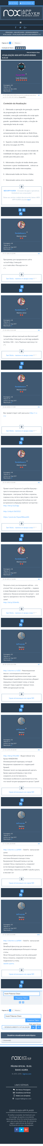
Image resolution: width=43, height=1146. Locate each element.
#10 (38, 934)
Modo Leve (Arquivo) (23, 1096)
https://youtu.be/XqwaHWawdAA (16, 517)
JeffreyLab (20, 644)
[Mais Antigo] (20, 1002)
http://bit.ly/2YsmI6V (11, 756)
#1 (39, 95)
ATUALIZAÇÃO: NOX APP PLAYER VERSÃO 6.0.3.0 (27, 34)
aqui (28, 200)
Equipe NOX (22, 97)
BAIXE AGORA (21, 1070)
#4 (39, 407)
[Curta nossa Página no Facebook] (15, 27)
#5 (39, 482)
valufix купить (8, 963)
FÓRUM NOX (9, 32)
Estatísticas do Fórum (23, 1093)
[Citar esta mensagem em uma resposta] (20, 213)
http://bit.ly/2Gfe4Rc (11, 602)
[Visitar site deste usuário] (20, 210)
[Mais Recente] (23, 1002)
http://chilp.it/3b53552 (12, 511)
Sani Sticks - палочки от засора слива (19, 279)
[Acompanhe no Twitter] (20, 27)
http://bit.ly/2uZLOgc (11, 506)
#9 (39, 843)
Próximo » (18, 43)
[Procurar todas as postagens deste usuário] (23, 210)
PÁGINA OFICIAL (18, 1066)
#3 (39, 330)
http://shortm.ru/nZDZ (12, 670)
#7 (39, 664)
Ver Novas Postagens (23, 1090)
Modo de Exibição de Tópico (33, 52)
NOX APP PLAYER (19, 32)
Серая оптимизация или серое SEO (21, 698)
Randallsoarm (20, 233)
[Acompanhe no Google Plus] (25, 27)
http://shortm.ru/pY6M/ (12, 850)
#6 (39, 579)
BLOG (29, 1066)
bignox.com (26, 1074)
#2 (39, 253)
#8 (39, 750)
